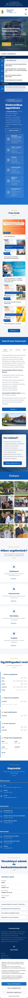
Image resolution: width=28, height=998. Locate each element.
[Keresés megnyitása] (25, 14)
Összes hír (13, 330)
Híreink (6, 44)
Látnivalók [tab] (17, 349)
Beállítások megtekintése (14, 992)
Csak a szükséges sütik (14, 988)
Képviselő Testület (6, 958)
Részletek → (14, 578)
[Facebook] (14, 947)
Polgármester (4, 955)
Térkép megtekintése (12, 463)
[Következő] (24, 34)
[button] (26, 9)
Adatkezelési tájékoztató (14, 996)
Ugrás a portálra (13, 130)
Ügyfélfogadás (19, 44)
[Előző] (3, 34)
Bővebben (13, 409)
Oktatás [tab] (5, 349)
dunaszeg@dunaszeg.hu (10, 797)
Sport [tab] (11, 349)
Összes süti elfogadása (14, 984)
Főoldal (3, 953)
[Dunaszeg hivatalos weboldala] (2, 13)
